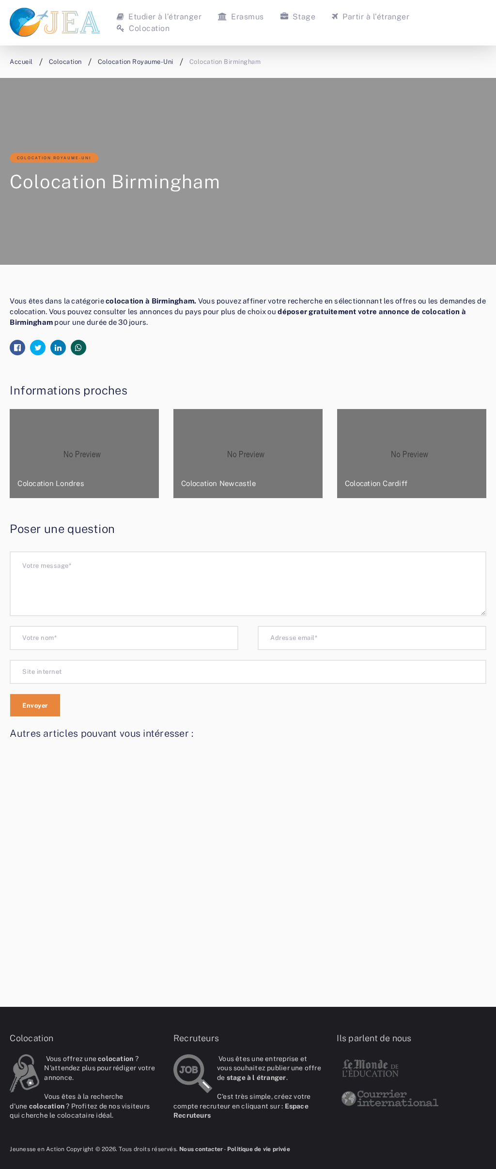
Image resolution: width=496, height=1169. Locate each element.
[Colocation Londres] (84, 454)
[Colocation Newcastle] (248, 454)
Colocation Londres (50, 483)
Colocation (148, 28)
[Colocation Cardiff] (411, 454)
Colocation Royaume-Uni (54, 157)
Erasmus (246, 16)
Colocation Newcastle (218, 483)
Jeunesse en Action (37, 1149)
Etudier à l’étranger (164, 16)
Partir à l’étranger (375, 16)
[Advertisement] (248, 865)
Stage (302, 16)
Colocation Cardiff (376, 483)
